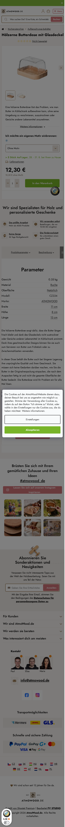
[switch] (6, 822)
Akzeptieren (32, 430)
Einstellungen (32, 419)
